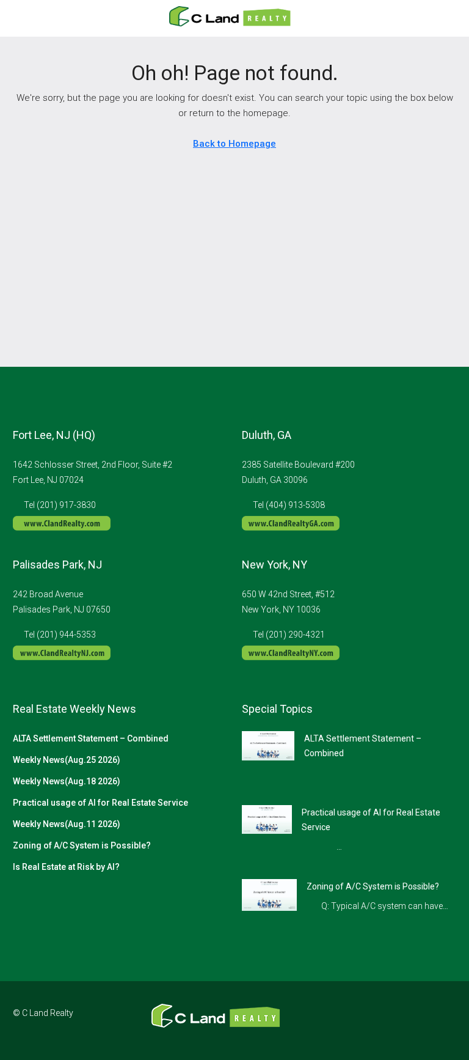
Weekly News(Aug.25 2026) (66, 760)
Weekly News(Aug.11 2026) (66, 824)
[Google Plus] (424, 1020)
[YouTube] (445, 1020)
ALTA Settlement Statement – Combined (91, 738)
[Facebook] (381, 1020)
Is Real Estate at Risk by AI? (66, 867)
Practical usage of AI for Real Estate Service (100, 803)
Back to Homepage (234, 143)
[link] (268, 745)
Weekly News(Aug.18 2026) (66, 781)
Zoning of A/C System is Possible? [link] (373, 886)
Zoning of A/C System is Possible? (82, 845)
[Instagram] (403, 1020)
